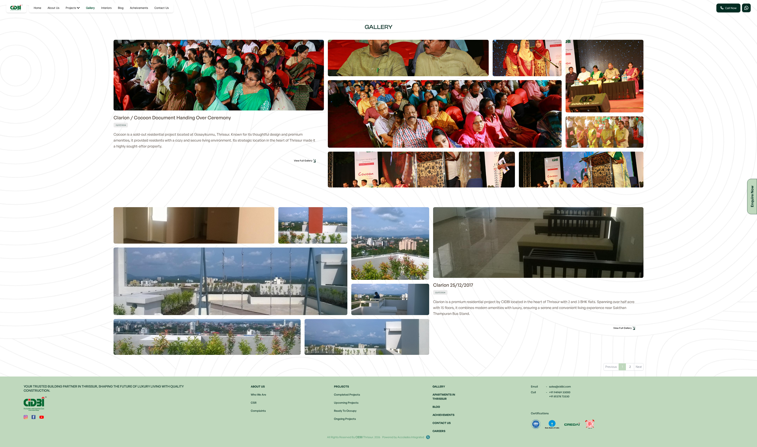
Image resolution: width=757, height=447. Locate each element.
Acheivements (139, 7)
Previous (611, 366)
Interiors (106, 7)
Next (639, 366)
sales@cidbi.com (560, 386)
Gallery (90, 7)
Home (37, 7)
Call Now (730, 8)
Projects (71, 7)
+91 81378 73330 (559, 396)
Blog (121, 7)
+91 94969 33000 (559, 392)
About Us (53, 7)
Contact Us (161, 7)
